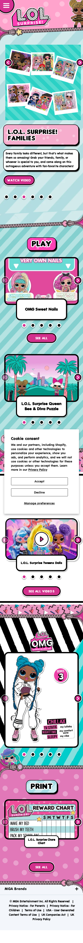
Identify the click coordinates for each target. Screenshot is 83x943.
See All (41, 338)
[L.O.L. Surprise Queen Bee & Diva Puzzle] (41, 387)
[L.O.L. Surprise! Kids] (31, 17)
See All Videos (41, 591)
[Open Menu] (7, 7)
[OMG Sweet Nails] (41, 290)
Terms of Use (33, 910)
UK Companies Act (54, 915)
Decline (39, 492)
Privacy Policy (37, 470)
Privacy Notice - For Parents (27, 906)
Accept (39, 481)
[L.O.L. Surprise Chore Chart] (41, 824)
